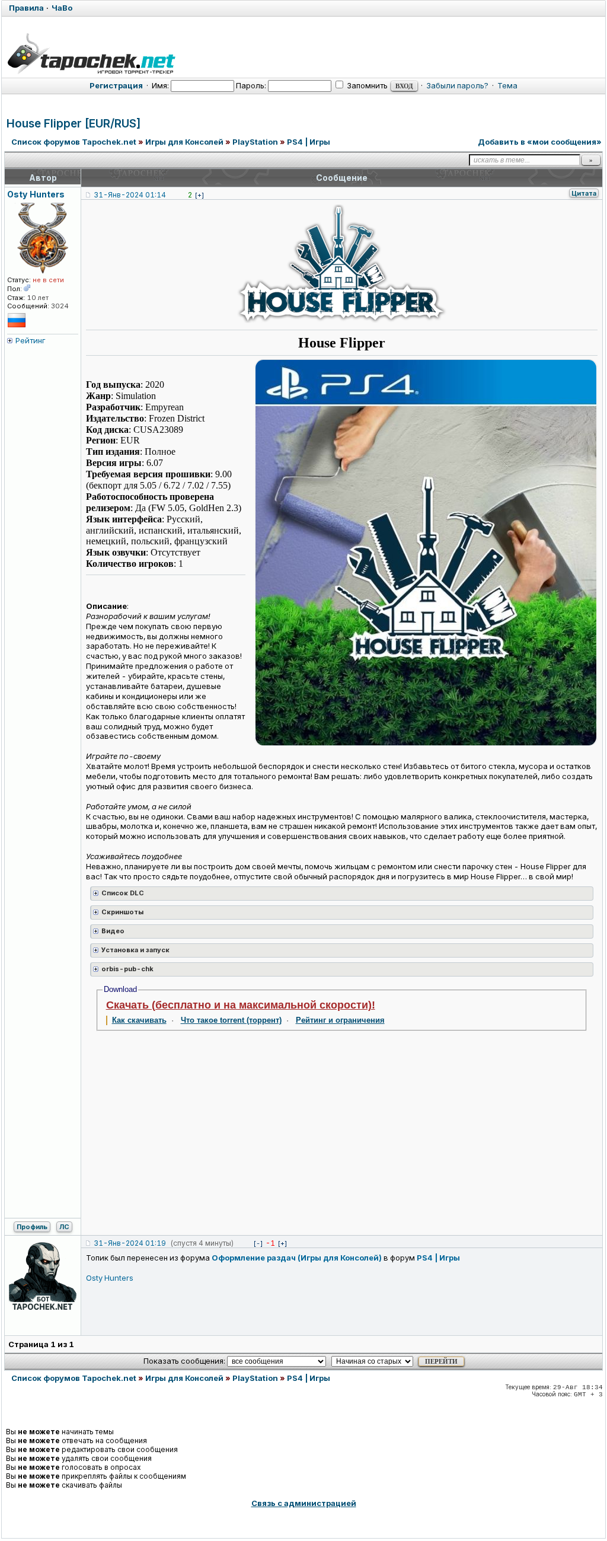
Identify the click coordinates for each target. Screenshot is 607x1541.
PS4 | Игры (308, 141)
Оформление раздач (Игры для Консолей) (297, 1257)
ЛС (64, 1227)
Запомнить (366, 85)
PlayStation (255, 141)
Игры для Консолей (184, 141)
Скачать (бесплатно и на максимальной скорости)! (240, 1005)
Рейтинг (30, 340)
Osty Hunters (109, 1277)
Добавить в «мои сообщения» (540, 141)
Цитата (583, 193)
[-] (258, 1243)
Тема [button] (507, 85)
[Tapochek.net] (91, 51)
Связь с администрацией (303, 1503)
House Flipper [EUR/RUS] (74, 123)
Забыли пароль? (457, 85)
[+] (199, 195)
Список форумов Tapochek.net (73, 141)
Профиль (32, 1227)
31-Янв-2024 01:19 (130, 1243)
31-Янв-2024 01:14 (130, 194)
